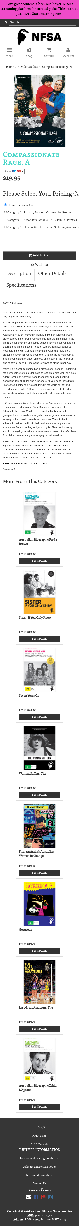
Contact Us (39, 1183)
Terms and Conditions (39, 1175)
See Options (39, 561)
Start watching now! (47, 14)
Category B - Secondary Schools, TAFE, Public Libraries (41, 220)
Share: (8, 171)
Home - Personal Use (20, 205)
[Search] (6, 23)
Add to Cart (41, 255)
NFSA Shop (39, 1136)
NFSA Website (39, 1144)
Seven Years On (29, 695)
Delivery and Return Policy (39, 1167)
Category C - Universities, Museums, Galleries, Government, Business (41, 227)
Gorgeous (25, 929)
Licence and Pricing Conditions (39, 1158)
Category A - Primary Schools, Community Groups (39, 212)
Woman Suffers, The (32, 773)
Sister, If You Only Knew (35, 617)
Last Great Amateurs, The (36, 1007)
